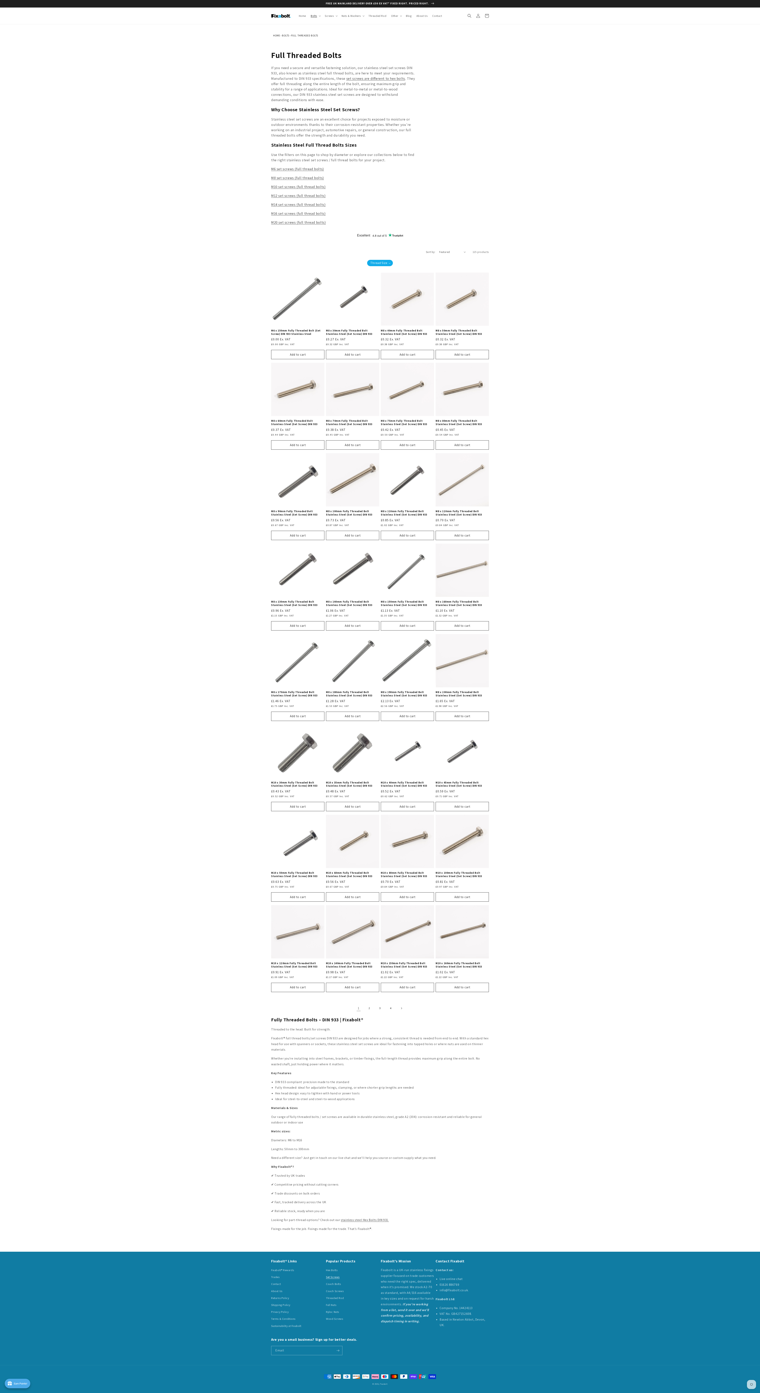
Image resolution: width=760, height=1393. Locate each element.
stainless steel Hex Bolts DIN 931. (365, 1220)
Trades (275, 1277)
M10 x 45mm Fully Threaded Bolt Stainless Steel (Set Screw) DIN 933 (459, 784)
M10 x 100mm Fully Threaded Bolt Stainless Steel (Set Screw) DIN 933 (459, 874)
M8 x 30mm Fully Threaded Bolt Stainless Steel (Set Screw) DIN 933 (349, 332)
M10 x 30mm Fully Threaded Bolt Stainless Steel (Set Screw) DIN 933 (294, 784)
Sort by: (430, 252)
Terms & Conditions (283, 1319)
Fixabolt (384, 1384)
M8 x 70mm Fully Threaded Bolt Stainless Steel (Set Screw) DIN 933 (349, 422)
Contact (276, 1284)
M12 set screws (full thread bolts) (298, 195)
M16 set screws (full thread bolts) (298, 213)
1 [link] (358, 1008)
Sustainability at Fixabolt (286, 1326)
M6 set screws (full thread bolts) (297, 169)
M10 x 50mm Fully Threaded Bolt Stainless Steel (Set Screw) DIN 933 (294, 874)
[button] (315, 16)
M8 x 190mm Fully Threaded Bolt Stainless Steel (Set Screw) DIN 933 (404, 694)
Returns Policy (280, 1298)
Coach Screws (335, 1291)
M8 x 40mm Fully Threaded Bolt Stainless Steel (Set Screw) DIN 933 (404, 332)
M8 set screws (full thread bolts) (297, 178)
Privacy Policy (280, 1312)
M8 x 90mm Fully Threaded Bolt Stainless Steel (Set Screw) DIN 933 (294, 513)
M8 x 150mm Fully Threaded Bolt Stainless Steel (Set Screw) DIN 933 (404, 603)
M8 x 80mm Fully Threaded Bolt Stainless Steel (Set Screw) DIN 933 (459, 422)
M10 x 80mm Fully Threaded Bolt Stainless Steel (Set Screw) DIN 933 (404, 874)
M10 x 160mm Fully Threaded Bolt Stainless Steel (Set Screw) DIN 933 (459, 965)
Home (276, 35)
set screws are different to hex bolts (375, 78)
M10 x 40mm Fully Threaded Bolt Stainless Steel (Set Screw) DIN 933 (404, 784)
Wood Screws (334, 1319)
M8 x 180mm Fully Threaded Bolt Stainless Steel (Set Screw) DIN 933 (349, 694)
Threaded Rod (335, 1298)
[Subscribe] (337, 1350)
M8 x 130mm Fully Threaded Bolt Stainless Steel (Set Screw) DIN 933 (294, 603)
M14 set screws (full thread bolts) (298, 204)
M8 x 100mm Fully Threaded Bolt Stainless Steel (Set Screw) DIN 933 (349, 513)
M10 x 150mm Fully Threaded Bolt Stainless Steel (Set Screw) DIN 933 (404, 965)
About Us (276, 1291)
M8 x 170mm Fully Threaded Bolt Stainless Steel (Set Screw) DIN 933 (294, 694)
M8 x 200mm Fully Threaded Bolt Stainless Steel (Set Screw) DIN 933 (459, 694)
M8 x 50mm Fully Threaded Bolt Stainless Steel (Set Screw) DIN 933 (459, 332)
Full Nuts (331, 1305)
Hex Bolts (331, 1270)
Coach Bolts (333, 1284)
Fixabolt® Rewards (282, 1270)
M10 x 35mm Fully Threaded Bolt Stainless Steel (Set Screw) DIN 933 (349, 784)
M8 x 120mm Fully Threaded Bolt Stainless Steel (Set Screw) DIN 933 (459, 513)
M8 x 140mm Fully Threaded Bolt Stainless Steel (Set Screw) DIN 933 (349, 603)
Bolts (285, 35)
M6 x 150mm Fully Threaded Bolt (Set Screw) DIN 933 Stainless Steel (296, 332)
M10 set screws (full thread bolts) (298, 186)
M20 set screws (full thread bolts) (298, 222)
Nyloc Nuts (332, 1312)
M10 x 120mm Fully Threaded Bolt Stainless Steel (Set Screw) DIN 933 (294, 965)
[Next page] (401, 1008)
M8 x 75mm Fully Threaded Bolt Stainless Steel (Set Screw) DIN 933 (404, 422)
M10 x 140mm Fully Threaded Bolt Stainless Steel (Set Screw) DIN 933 (349, 965)
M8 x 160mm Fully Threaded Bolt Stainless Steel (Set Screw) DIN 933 (459, 603)
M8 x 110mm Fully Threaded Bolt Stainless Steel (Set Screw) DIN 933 (404, 513)
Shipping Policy (280, 1305)
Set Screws (333, 1277)
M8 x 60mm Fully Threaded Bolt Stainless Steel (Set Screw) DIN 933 (294, 422)
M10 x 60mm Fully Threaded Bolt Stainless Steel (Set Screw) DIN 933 (349, 874)
